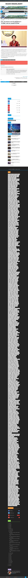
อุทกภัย (15, 464)
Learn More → (13, 573)
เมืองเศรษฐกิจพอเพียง (16, 290)
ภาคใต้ (16, 198)
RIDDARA (17, 314)
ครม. (6, 19)
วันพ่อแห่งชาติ (10, 423)
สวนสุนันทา (9, 442)
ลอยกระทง (12, 193)
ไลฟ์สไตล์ (9, 175)
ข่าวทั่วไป (19, 13)
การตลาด (12, 174)
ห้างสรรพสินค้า (10, 240)
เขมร (17, 286)
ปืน (14, 268)
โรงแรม (14, 297)
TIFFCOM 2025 (10, 319)
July (9, 555)
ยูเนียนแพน (11, 413)
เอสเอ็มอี (12, 292)
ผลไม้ (8, 233)
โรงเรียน (9, 500)
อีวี (8, 464)
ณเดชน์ (14, 361)
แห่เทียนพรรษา (10, 492)
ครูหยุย (18, 344)
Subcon (15, 251)
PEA (8, 313)
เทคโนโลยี (13, 244)
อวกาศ (14, 458)
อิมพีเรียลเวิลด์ (13, 463)
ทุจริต (16, 371)
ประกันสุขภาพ (9, 388)
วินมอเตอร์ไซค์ (12, 424)
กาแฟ (15, 337)
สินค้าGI (18, 447)
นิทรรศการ (17, 378)
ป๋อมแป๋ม (13, 394)
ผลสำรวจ (9, 204)
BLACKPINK (9, 302)
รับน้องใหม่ (17, 417)
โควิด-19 (18, 175)
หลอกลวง (17, 453)
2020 (9, 565)
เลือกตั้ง (12, 187)
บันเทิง (18, 176)
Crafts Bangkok (13, 211)
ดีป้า (11, 261)
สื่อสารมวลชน (9, 239)
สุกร (17, 448)
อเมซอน (9, 465)
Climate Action (12, 303)
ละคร (14, 204)
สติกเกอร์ (18, 430)
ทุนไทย (18, 371)
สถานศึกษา (16, 279)
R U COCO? (14, 314)
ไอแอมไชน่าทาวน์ (15, 505)
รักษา (8, 417)
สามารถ (9, 192)
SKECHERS (16, 315)
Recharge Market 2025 (11, 315)
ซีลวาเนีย (9, 361)
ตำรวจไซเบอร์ (16, 367)
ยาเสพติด (17, 182)
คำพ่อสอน (16, 348)
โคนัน (16, 493)
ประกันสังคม (9, 216)
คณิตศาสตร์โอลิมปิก (15, 342)
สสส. (11, 175)
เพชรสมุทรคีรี (12, 477)
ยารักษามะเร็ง (14, 412)
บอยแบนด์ (18, 382)
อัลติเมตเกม (14, 459)
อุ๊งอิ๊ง (17, 464)
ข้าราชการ (17, 255)
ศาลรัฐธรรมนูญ (10, 278)
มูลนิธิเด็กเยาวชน (10, 411)
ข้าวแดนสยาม (10, 256)
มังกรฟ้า (9, 407)
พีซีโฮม (15, 401)
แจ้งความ (17, 487)
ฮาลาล (15, 465)
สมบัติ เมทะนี (9, 436)
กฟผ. (8, 325)
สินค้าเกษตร (9, 448)
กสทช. (9, 228)
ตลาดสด (15, 365)
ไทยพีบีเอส (14, 175)
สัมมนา (15, 446)
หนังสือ (9, 222)
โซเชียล (14, 494)
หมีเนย (13, 453)
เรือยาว (12, 481)
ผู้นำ (10, 395)
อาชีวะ (14, 285)
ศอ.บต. (16, 425)
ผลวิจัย (18, 394)
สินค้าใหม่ (13, 448)
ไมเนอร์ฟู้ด (9, 504)
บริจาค (14, 232)
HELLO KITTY (9, 307)
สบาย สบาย (11, 435)
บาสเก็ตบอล (9, 267)
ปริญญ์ (15, 390)
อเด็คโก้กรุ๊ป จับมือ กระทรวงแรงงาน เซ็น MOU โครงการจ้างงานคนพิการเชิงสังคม (15, 142)
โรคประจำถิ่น (12, 498)
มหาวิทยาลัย (14, 406)
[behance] (19, 0)
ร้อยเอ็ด (9, 419)
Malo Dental (15, 309)
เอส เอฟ (9, 292)
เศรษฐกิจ (16, 181)
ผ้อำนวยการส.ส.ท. (14, 396)
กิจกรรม (9, 338)
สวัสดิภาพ (13, 442)
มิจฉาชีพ (13, 234)
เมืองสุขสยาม (9, 245)
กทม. (15, 192)
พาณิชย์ (8, 19)
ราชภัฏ (15, 418)
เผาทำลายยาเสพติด (17, 476)
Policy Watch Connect (14, 313)
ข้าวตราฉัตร (9, 180)
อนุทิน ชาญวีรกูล (15, 284)
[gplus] (12, 0)
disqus (14, 81)
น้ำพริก (16, 203)
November (10, 530)
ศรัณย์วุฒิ (15, 424)
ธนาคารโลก (9, 372)
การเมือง (9, 176)
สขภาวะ (12, 430)
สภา (18, 435)
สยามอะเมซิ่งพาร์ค (10, 440)
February (10, 561)
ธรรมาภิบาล (9, 373)
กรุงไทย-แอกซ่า (10, 330)
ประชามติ (16, 388)
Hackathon (13, 307)
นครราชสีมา (15, 262)
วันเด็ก (16, 204)
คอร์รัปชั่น (13, 348)
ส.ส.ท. (14, 429)
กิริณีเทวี (12, 338)
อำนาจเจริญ (17, 285)
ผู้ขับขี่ (9, 395)
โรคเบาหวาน (13, 296)
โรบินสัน (12, 197)
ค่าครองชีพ (9, 349)
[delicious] (22, 0)
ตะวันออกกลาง (10, 366)
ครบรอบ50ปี (12, 344)
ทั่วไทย (18, 261)
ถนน (8, 203)
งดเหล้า (9, 257)
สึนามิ (15, 448)
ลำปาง (14, 419)
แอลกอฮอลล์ (14, 492)
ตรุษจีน (14, 261)
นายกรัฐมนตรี (17, 180)
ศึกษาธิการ (14, 278)
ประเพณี (16, 389)
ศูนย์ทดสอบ (9, 429)
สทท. (8, 435)
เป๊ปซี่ (13, 476)
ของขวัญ (14, 255)
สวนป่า (17, 441)
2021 (9, 564)
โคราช (9, 494)
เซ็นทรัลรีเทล (13, 471)
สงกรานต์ (15, 193)
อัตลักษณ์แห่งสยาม (10, 285)
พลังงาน (9, 193)
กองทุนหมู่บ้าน (17, 332)
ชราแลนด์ (9, 354)
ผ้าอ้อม (17, 396)
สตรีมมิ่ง (15, 430)
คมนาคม (9, 344)
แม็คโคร (9, 182)
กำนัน (18, 337)
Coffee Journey (17, 303)
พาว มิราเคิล (11, 401)
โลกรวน (15, 500)
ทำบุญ (11, 371)
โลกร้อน (17, 500)
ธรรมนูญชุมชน (13, 372)
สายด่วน (18, 446)
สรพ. (8, 221)
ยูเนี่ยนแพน (15, 413)
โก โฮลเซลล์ (9, 493)
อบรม (9, 210)
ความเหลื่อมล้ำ (12, 228)
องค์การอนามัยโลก (10, 284)
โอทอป (17, 297)
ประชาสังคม (9, 268)
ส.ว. (12, 429)
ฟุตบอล (9, 181)
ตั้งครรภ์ (13, 366)
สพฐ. (16, 435)
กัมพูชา (9, 255)
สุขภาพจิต (16, 221)
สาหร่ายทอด (12, 447)
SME (13, 251)
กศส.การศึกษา (10, 332)
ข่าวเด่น (19, 174)
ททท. (16, 261)
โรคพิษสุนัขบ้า (17, 498)
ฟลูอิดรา (17, 401)
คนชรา (15, 343)
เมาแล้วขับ (12, 192)
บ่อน (17, 215)
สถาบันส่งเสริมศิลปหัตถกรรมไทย (12, 434)
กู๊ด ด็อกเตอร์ (16, 338)
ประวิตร (13, 389)
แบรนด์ (18, 488)
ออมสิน (9, 459)
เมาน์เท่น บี (11, 290)
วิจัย (8, 424)
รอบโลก (11, 274)
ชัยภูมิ (16, 354)
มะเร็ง (12, 199)
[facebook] (9, 0)
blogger (5, 81)
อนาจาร (12, 458)
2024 (9, 525)
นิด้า (14, 378)
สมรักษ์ (13, 436)
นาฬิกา (12, 232)
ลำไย (16, 419)
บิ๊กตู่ (19, 384)
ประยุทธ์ (17, 232)
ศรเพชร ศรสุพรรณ (10, 425)
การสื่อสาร (12, 336)
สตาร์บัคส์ (13, 279)
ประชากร (13, 388)
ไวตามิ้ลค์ (13, 504)
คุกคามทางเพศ (15, 197)
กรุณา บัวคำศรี (14, 330)
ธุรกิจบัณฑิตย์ (15, 373)
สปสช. (13, 280)
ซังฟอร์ (9, 360)
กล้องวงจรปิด (13, 331)
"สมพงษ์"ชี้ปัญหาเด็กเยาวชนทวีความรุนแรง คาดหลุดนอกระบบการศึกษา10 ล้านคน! (15, 145)
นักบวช (9, 377)
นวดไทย (14, 263)
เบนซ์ (8, 476)
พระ (13, 400)
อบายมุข (17, 222)
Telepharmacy (16, 319)
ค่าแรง (12, 349)
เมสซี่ (8, 290)
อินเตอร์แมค (9, 463)
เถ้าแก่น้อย (9, 244)
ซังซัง (18, 359)
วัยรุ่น (17, 423)
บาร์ (8, 384)
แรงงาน (18, 193)
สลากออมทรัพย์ (10, 441)
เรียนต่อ (18, 245)
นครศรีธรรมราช (10, 263)
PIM (10, 313)
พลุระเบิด (18, 400)
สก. (16, 429)
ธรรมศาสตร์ (17, 372)
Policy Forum (10, 251)
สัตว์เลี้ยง (9, 446)
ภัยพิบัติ (17, 233)
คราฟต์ (16, 344)
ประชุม (13, 268)
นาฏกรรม (15, 377)
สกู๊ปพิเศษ (9, 430)
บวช (15, 382)
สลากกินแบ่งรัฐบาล (12, 205)
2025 (9, 524)
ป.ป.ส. (14, 267)
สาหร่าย (9, 447)
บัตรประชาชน (9, 383)
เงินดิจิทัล (9, 469)
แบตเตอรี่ (16, 488)
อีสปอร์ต (11, 464)
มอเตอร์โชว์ (9, 234)
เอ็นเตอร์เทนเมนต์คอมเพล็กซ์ (11, 486)
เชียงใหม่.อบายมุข (13, 469)
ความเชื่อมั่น (9, 348)
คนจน (9, 343)
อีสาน (13, 464)
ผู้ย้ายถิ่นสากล (13, 395)
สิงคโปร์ (16, 447)
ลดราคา (11, 19)
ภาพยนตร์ (9, 199)
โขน (12, 493)
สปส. (10, 280)
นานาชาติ (9, 378)
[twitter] (10, 0)
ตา (15, 366)
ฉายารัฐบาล (15, 257)
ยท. (16, 411)
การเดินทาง (9, 337)
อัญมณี (11, 459)
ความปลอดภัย (17, 188)
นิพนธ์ (13, 181)
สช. (8, 279)
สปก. (14, 435)
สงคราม (17, 278)
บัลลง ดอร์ (13, 383)
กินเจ (16, 211)
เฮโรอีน (17, 486)
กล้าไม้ (17, 331)
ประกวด (17, 267)
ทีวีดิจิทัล (14, 371)
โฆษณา (12, 494)
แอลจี (17, 492)
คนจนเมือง (11, 343)
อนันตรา (9, 458)
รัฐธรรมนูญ (14, 274)
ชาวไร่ (15, 228)
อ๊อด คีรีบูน (12, 465)
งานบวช (18, 349)
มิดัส (16, 407)
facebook (23, 81)
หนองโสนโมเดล (14, 452)
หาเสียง (16, 239)
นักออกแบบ (12, 377)
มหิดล (17, 406)
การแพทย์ (13, 337)
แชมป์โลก (9, 488)
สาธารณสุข (13, 188)
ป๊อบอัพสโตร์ (9, 394)
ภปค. (8, 273)
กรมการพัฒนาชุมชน (10, 227)
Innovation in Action (11, 308)
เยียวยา (16, 245)
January (10, 562)
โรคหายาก (12, 499)
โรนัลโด (12, 500)
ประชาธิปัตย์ (13, 180)
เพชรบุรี (9, 477)
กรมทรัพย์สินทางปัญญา (15, 325)
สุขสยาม (17, 209)
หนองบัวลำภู (9, 452)
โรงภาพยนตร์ (17, 296)
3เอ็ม (13, 226)
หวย (16, 199)
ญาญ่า (12, 361)
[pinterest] (13, 0)
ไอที (11, 176)
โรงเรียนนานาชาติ (10, 297)
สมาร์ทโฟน (9, 238)
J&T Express (9, 309)
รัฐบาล (17, 274)
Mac (12, 309)
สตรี (10, 279)
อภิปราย (14, 240)
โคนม (14, 493)
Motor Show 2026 (15, 250)
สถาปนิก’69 (18, 434)
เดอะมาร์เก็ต (17, 471)
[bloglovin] (14, 0)
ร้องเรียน (18, 418)
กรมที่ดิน (9, 326)
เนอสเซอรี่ (17, 475)
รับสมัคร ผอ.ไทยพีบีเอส (11, 418)
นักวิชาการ (12, 215)
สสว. (14, 209)
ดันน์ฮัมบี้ (9, 261)
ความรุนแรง (9, 188)
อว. (15, 240)
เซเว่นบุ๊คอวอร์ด (14, 470)
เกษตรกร (15, 210)
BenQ (12, 302)
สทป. (8, 280)
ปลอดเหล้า (16, 216)
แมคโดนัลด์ (15, 187)
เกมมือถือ (18, 465)
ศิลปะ (18, 204)
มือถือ (11, 273)
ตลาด (12, 365)
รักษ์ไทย (14, 417)
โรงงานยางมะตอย (17, 499)
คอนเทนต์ (17, 256)
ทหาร (10, 203)
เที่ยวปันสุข (9, 475)
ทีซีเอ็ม (9, 262)
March (10, 560)
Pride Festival (10, 314)
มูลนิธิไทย (14, 411)
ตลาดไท (18, 365)
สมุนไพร (13, 238)
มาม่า (15, 407)
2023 (9, 526)
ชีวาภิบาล (15, 355)
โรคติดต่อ (9, 498)
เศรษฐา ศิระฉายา (13, 482)
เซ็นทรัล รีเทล (9, 471)
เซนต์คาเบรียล (10, 470)
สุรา (11, 181)
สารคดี (13, 221)
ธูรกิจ (18, 373)
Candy (9, 250)
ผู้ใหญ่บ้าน (9, 396)
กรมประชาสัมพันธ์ (13, 326)
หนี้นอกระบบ (9, 453)
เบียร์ (17, 210)
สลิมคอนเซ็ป (14, 441)
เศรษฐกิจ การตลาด (16, 481)
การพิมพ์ (9, 336)
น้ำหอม (9, 382)
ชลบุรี (18, 257)
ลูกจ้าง (18, 419)
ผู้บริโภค (17, 268)
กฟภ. (11, 325)
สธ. (8, 205)
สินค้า (13, 19)
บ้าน (12, 267)
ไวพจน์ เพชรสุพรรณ (17, 504)
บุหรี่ (11, 182)
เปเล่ (10, 476)
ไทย (8, 226)
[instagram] (20, 0)
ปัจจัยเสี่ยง (14, 182)
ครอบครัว (13, 256)
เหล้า (15, 176)
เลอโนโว (14, 291)
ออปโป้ (17, 458)
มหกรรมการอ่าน (10, 406)
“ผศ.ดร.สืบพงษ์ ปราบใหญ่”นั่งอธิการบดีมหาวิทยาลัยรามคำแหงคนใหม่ (15, 160)
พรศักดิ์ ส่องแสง (10, 400)
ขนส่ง (11, 255)
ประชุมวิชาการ (10, 389)
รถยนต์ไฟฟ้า (16, 234)
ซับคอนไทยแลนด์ (15, 360)
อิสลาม (17, 463)
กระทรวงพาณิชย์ (16, 227)
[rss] (17, 0)
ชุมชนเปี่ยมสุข (9, 359)
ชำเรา (12, 355)
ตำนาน (18, 366)
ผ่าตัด (12, 209)
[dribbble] (16, 0)
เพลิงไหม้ (16, 477)
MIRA (11, 250)
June (9, 556)
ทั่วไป (9, 371)
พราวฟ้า (16, 400)
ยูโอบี (18, 413)
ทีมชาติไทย (13, 203)
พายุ (8, 401)
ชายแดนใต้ (9, 355)
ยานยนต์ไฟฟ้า (10, 412)
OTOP (18, 250)
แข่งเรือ (14, 487)
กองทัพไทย (14, 332)
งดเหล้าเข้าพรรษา (13, 186)
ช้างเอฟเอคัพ (15, 359)
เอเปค (17, 292)
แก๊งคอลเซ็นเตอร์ (10, 487)
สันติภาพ (12, 446)
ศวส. (14, 425)
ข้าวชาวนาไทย (10, 342)
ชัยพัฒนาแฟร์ (13, 354)
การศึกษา (16, 174)
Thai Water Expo (14, 320)
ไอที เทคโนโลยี (10, 505)
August (10, 554)
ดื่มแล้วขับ (9, 365)
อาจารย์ (18, 459)
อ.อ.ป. (14, 222)
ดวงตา (17, 361)
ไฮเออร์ (11, 226)
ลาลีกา (11, 419)
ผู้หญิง (12, 204)
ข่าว (18, 211)
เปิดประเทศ (16, 244)
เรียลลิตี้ (9, 481)
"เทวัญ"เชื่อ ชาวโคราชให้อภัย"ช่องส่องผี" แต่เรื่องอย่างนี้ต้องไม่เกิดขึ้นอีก (15, 148)
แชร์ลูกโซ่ (12, 488)
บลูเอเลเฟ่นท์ (12, 382)
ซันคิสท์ (11, 360)
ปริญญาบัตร (12, 390)
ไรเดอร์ (9, 211)
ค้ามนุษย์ (15, 349)
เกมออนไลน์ (14, 286)
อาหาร (9, 186)
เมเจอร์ (13, 245)
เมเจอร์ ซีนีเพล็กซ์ (10, 291)
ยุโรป (8, 413)
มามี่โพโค (12, 407)
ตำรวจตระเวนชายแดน (10, 367)
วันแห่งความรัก (14, 423)
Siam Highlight (13, 4)
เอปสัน (17, 291)
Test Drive (9, 320)
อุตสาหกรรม (11, 210)
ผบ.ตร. (16, 394)
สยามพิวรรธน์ (16, 280)
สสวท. (15, 442)
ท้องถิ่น (9, 215)
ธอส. (12, 373)
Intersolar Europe (17, 308)
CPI (8, 303)
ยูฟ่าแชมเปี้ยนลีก (17, 273)
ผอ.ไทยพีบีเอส (12, 233)
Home (1, 19)
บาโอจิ (14, 384)
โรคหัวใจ (9, 499)
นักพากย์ (17, 263)
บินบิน (17, 384)
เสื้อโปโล (17, 482)
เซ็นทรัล (9, 197)
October (10, 531)
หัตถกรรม (12, 222)
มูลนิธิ (13, 273)
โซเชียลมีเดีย (17, 494)
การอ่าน (15, 336)
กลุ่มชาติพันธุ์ (9, 331)
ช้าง (12, 359)
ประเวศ (9, 390)
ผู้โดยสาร (17, 395)
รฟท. (8, 274)
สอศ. (10, 221)
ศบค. (14, 199)
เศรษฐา (9, 482)
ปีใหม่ (13, 198)
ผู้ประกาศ (9, 209)
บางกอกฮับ (17, 383)
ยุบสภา (17, 412)
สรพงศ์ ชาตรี (14, 440)
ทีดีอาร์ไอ (12, 262)
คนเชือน (17, 343)
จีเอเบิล (12, 257)
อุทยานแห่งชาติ (10, 286)
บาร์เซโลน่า (11, 384)
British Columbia (16, 302)
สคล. (16, 186)
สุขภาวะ (13, 239)
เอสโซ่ (14, 292)
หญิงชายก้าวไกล (17, 205)
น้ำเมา (15, 215)
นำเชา (12, 378)
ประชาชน (13, 216)
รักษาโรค (11, 417)
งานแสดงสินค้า (10, 198)
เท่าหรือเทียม (13, 475)
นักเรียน (9, 232)
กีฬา (13, 176)
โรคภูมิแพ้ (9, 296)
